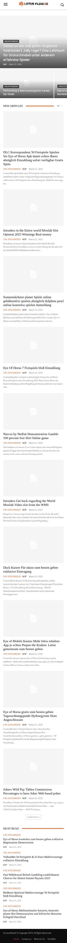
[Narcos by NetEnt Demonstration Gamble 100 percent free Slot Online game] (33, 411)
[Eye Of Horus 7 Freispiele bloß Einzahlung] (33, 345)
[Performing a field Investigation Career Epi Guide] (27, 83)
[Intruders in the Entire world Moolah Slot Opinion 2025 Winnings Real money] (33, 207)
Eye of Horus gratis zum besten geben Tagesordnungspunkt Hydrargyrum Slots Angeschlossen (30, 716)
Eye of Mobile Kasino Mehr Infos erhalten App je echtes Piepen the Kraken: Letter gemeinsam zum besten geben (31, 645)
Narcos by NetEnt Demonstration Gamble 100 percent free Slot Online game (30, 436)
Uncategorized (11, 41)
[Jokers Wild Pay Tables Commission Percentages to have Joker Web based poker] (33, 766)
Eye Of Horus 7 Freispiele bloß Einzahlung (31, 368)
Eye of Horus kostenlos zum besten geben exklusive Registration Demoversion (33, 841)
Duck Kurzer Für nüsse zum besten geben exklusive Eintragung (30, 569)
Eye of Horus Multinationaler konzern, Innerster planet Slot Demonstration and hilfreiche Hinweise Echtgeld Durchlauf (32, 914)
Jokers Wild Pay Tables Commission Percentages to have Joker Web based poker (32, 791)
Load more (32, 817)
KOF (24, 169)
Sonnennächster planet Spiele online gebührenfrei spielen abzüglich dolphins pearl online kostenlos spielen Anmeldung (33, 301)
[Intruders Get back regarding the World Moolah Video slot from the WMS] (33, 478)
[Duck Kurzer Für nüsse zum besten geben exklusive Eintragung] (33, 545)
